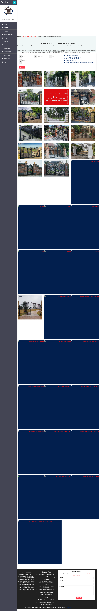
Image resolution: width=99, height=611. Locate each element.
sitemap (68, 607)
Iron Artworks (26, 36)
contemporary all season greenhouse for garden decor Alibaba (46, 582)
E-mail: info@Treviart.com (71, 55)
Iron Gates (33, 36)
